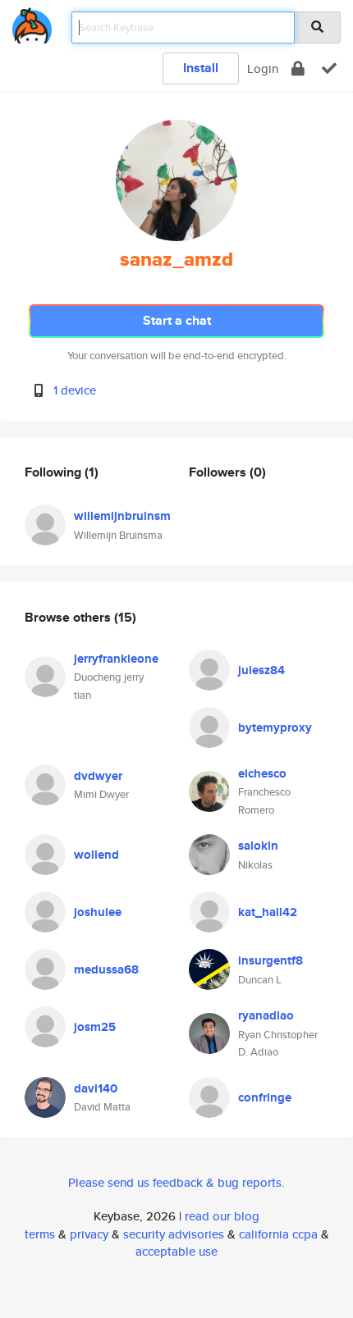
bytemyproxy (275, 727)
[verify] (329, 68)
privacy (89, 1234)
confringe (264, 1097)
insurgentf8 (270, 960)
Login (262, 68)
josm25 (95, 1027)
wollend (96, 855)
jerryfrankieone (116, 659)
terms (40, 1234)
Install (200, 67)
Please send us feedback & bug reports (175, 1182)
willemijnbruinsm (122, 516)
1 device (74, 390)
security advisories (173, 1234)
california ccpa (278, 1234)
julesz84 (261, 670)
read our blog (222, 1216)
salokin (258, 846)
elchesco (262, 773)
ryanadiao (266, 1015)
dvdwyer (98, 776)
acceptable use (176, 1251)
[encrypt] (298, 68)
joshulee (97, 912)
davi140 (95, 1088)
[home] (32, 22)
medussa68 (106, 969)
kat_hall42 (267, 912)
